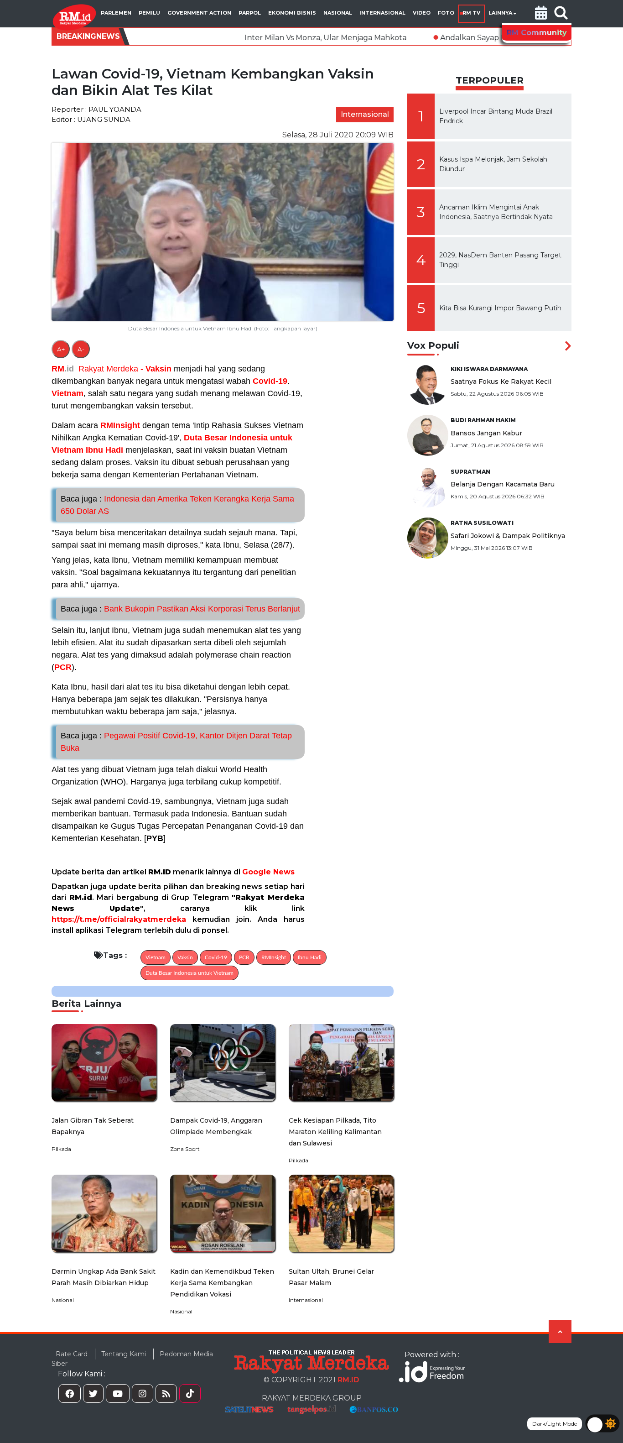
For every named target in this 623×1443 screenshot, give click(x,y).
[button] (540, 13)
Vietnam (67, 393)
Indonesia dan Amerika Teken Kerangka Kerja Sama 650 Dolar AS (177, 505)
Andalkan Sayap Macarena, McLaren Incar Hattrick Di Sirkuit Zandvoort (491, 37)
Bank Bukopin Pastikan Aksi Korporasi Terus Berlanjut (180, 608)
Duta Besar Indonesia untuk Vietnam (189, 973)
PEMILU (149, 13)
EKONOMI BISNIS (292, 13)
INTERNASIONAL (382, 13)
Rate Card (72, 1354)
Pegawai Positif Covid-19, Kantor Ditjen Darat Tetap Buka (176, 742)
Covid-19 (270, 381)
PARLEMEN (116, 13)
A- (81, 349)
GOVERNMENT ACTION (199, 13)
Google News (268, 872)
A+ (61, 349)
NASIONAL (337, 13)
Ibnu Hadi (104, 450)
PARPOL (250, 13)
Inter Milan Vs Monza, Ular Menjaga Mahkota (247, 37)
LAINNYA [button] (500, 13)
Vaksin (158, 368)
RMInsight (120, 425)
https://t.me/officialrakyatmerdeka (119, 919)
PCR (63, 667)
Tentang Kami (123, 1354)
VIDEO (422, 13)
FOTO (446, 13)
